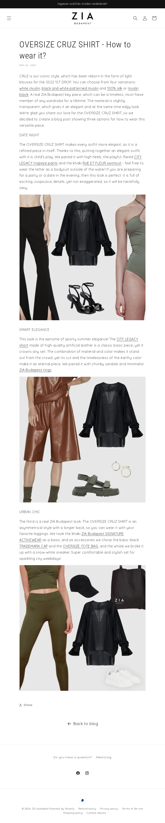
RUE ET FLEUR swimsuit (102, 163)
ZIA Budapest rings (35, 370)
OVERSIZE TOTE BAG (80, 546)
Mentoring (104, 757)
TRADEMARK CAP (33, 546)
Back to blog (85, 723)
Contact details (96, 812)
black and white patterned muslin (70, 88)
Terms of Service (132, 808)
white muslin (29, 88)
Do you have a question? (72, 757)
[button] (9, 18)
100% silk (114, 88)
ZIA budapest (40, 808)
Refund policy (87, 808)
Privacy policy (109, 808)
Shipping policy (73, 812)
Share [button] (28, 705)
